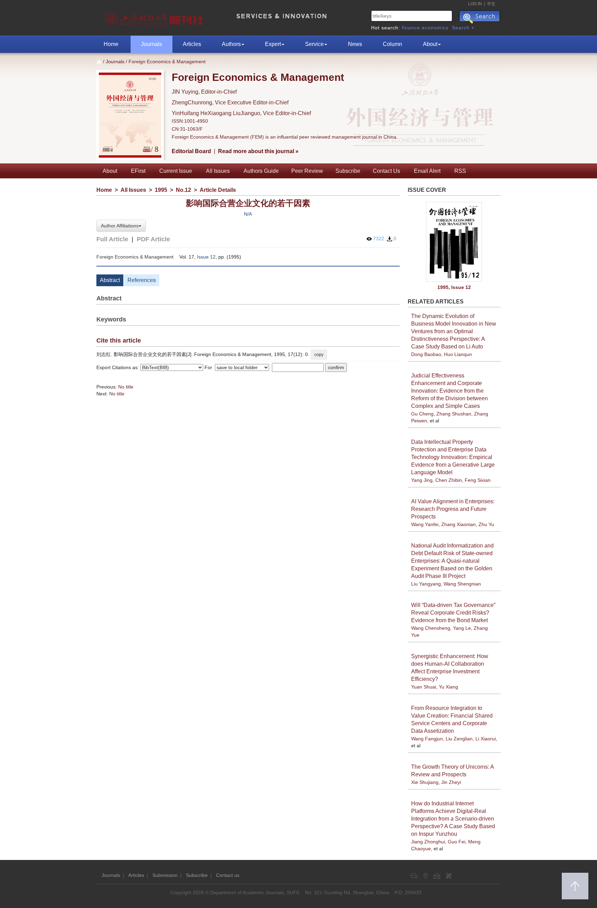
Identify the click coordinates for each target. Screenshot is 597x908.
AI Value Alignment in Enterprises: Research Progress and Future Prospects (452, 508)
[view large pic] (454, 242)
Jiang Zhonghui (428, 841)
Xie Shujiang (424, 782)
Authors (231, 44)
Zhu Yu (486, 524)
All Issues (218, 171)
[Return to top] (575, 886)
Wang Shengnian (462, 584)
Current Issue (175, 171)
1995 (161, 190)
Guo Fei (456, 841)
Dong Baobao (426, 354)
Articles (192, 44)
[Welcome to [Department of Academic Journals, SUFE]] (155, 17)
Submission (165, 875)
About (430, 44)
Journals (151, 44)
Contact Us (386, 171)
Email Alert (427, 171)
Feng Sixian (478, 480)
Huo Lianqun (458, 354)
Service (314, 44)
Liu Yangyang (426, 584)
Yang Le (462, 628)
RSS (460, 171)
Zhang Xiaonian (458, 524)
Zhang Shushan (453, 413)
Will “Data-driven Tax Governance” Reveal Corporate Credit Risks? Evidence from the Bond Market (453, 612)
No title (125, 387)
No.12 (183, 190)
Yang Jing (422, 480)
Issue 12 (206, 257)
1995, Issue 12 (454, 287)
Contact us (227, 875)
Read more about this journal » (258, 151)
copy (318, 354)
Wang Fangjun (427, 738)
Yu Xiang (448, 687)
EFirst (138, 171)
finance (411, 27)
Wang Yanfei (424, 524)
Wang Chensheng (430, 628)
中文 (491, 3)
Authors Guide (261, 171)
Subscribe (347, 171)
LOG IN (475, 3)
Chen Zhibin (448, 480)
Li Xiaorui (485, 738)
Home (111, 44)
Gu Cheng (422, 413)
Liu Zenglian (459, 738)
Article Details (218, 190)
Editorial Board (191, 151)
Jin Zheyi (451, 782)
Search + (463, 27)
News (355, 44)
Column (392, 44)
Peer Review (307, 171)
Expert (273, 44)
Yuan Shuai (423, 687)
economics (435, 27)
